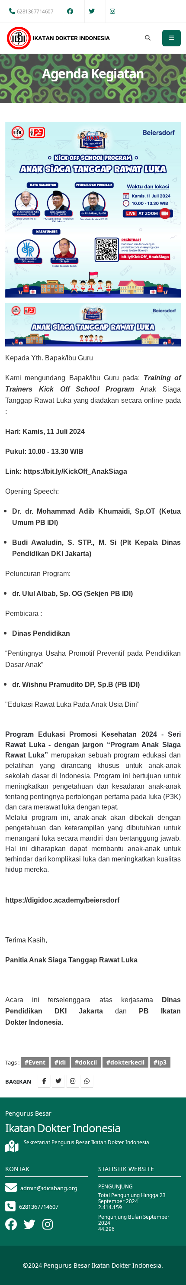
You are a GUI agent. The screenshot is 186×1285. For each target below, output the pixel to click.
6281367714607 (35, 11)
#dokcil (86, 1062)
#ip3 (160, 1062)
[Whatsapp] (87, 1081)
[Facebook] (44, 1081)
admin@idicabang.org (48, 1188)
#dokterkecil (125, 1062)
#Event (35, 1062)
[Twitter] (58, 1081)
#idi (60, 1062)
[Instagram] (73, 1081)
